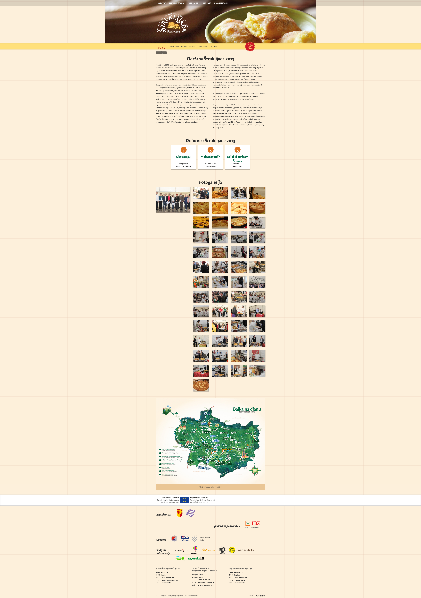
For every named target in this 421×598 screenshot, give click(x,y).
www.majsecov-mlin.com (210, 167)
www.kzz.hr (166, 583)
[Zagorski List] (196, 558)
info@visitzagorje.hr (206, 582)
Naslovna (161, 3)
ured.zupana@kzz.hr (170, 580)
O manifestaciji (221, 3)
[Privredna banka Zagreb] (252, 525)
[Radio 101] (222, 550)
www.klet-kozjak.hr (183, 167)
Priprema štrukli (176, 3)
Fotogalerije (193, 3)
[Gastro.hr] (181, 550)
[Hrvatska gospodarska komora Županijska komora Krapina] (194, 539)
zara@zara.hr (240, 580)
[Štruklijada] (172, 27)
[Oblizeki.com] (209, 550)
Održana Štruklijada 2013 (177, 47)
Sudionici (214, 47)
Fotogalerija (203, 47)
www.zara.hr (240, 583)
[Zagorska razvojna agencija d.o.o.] (190, 513)
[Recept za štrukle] (250, 46)
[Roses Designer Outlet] (185, 539)
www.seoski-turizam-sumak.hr (237, 167)
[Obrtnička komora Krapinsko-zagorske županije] (174, 539)
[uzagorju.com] (180, 558)
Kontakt (207, 3)
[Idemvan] (194, 550)
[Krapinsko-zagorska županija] (180, 513)
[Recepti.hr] (246, 550)
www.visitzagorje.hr (206, 585)
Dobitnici (192, 47)
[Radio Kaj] (232, 550)
